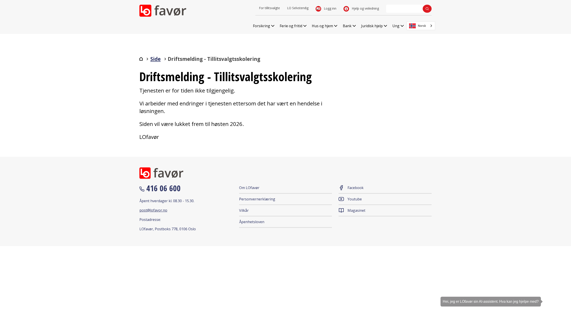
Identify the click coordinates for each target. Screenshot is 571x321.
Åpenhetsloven (251, 221)
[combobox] (421, 25)
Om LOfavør (249, 187)
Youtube (355, 199)
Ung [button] (395, 25)
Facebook (356, 187)
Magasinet (356, 210)
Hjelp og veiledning (365, 8)
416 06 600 (162, 188)
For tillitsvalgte (269, 8)
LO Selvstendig (297, 8)
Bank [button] (347, 25)
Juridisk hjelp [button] (372, 25)
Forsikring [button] (261, 25)
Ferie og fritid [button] (291, 25)
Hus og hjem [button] (322, 25)
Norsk (422, 26)
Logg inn (329, 8)
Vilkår (244, 210)
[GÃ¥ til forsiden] (141, 59)
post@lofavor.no (153, 210)
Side (155, 59)
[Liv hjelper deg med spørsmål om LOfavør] (561, 304)
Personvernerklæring (257, 199)
